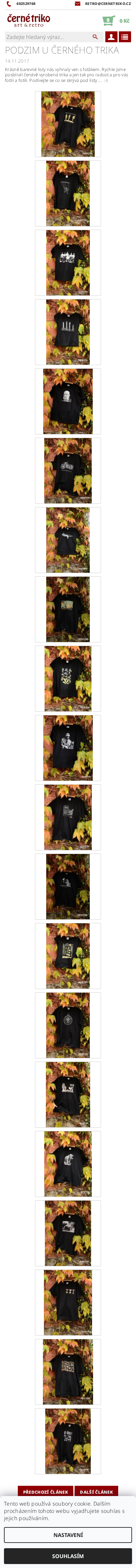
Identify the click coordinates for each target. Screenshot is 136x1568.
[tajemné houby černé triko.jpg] (68, 1440)
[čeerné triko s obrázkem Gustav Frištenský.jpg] (68, 262)
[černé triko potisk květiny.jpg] (68, 678)
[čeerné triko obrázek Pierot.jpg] (68, 192)
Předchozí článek (45, 1492)
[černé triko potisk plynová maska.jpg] (67, 747)
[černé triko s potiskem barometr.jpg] (68, 1024)
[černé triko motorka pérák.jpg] (68, 470)
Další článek (96, 1492)
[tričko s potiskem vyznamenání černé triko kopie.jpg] (68, 1371)
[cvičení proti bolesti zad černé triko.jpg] (67, 123)
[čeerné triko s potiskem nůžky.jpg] (68, 331)
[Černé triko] (28, 20)
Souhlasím (68, 1556)
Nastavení (68, 1535)
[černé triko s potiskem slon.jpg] (68, 1163)
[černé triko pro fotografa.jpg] (68, 816)
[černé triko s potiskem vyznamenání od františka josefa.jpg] (68, 1302)
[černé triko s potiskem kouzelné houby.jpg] (68, 1094)
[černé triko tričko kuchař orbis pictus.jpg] (68, 608)
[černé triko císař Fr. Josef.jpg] (67, 400)
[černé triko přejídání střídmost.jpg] (68, 886)
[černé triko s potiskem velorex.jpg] (68, 1232)
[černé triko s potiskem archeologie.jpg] (68, 955)
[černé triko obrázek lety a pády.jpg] (68, 539)
